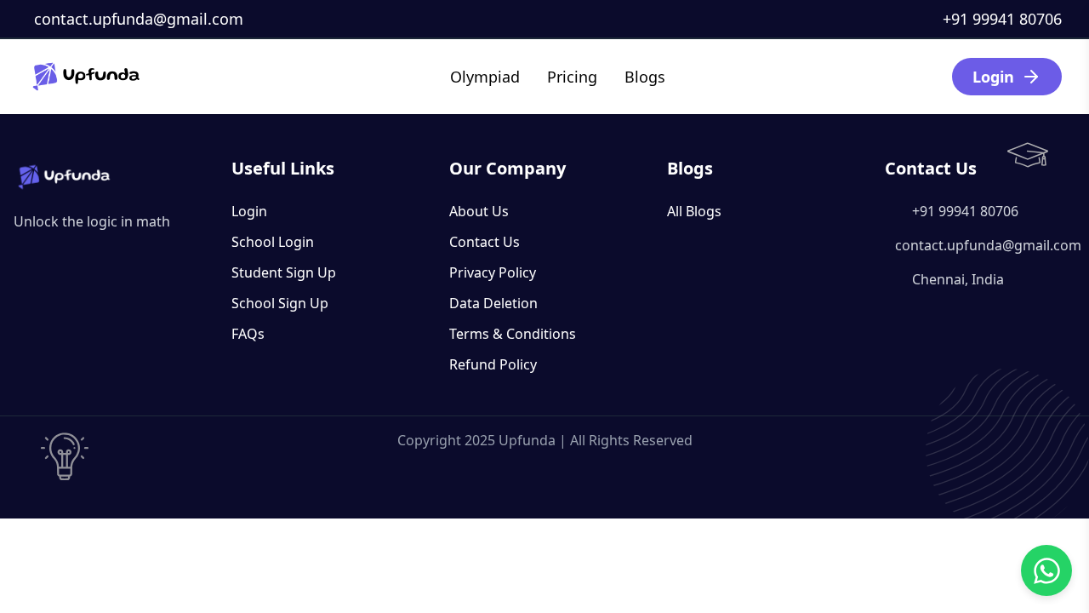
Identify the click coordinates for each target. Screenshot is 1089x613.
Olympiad (485, 76)
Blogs (644, 76)
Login (993, 76)
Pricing (572, 76)
